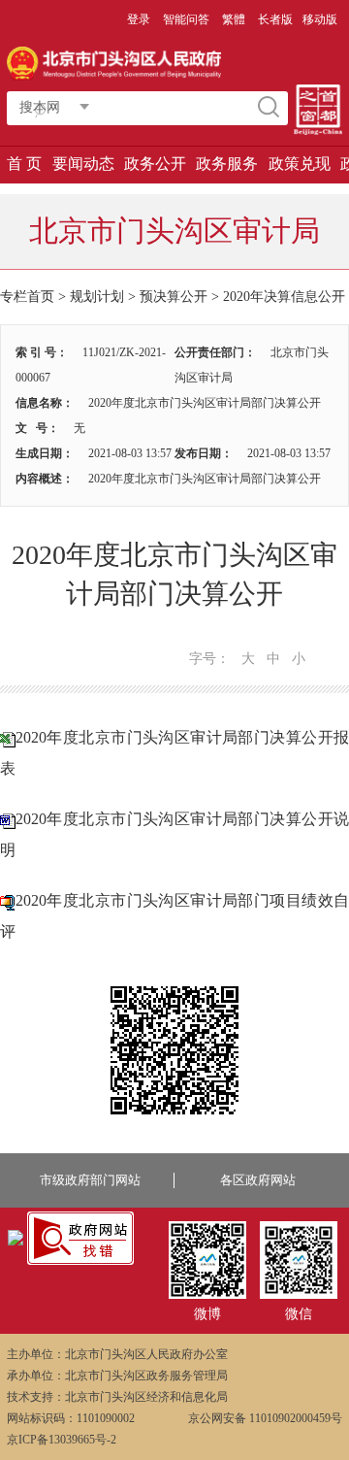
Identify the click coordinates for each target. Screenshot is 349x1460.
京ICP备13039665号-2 (61, 1439)
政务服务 (227, 163)
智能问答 (186, 19)
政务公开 (155, 163)
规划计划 (97, 296)
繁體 (233, 19)
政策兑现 (300, 163)
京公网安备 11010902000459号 (265, 1418)
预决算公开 (173, 296)
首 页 (24, 163)
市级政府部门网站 (90, 1180)
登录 (138, 19)
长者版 (275, 19)
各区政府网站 (258, 1180)
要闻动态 (83, 163)
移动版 (319, 19)
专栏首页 (27, 296)
